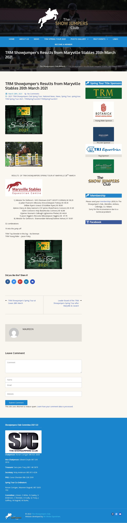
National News (49, 96)
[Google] (20, 281)
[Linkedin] (26, 281)
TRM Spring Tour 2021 (14, 99)
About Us (24, 39)
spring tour (76, 96)
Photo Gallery (78, 39)
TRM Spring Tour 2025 (55, 39)
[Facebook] (7, 281)
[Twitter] (14, 281)
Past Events (99, 39)
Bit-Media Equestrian (51, 516)
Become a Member (63, 44)
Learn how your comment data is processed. (55, 406)
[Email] (32, 281)
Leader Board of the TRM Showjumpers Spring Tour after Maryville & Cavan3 (66, 303)
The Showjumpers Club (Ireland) (52, 66)
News (36, 39)
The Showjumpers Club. (41, 514)
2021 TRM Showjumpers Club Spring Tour (25, 96)
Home (11, 39)
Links (115, 39)
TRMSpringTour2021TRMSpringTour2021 (41, 99)
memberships (105, 201)
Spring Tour (66, 96)
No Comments (33, 94)
